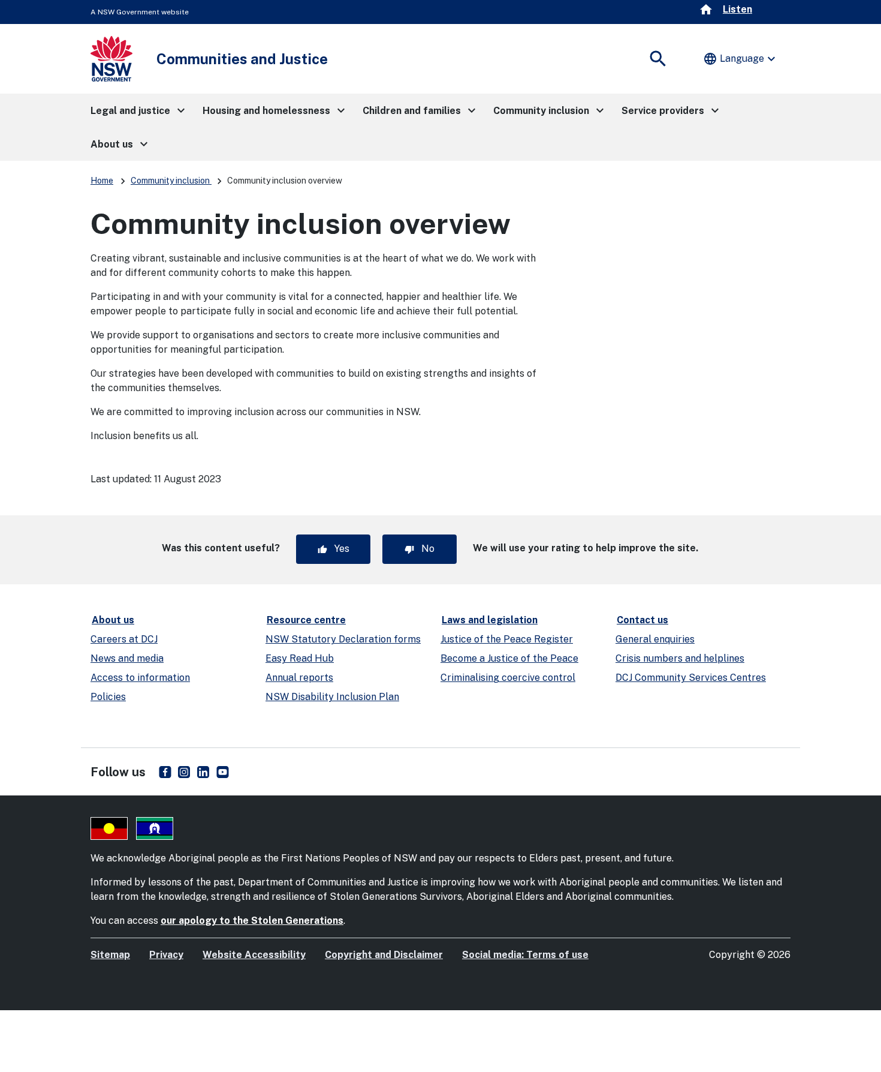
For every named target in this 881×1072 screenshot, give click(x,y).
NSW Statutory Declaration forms (343, 639)
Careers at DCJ (124, 639)
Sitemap (110, 954)
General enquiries (655, 639)
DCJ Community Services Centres (691, 677)
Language (741, 59)
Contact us (642, 620)
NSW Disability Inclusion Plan (332, 696)
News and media (127, 658)
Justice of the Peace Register (507, 639)
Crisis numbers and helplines (680, 658)
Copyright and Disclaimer (384, 954)
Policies (108, 696)
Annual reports (299, 677)
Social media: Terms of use (525, 954)
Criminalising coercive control (508, 677)
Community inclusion (171, 180)
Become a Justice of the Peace (509, 658)
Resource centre (306, 620)
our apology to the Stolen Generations (252, 920)
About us (113, 620)
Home (101, 180)
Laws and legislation (490, 620)
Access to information (140, 677)
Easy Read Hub (299, 658)
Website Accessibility (254, 954)
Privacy (166, 954)
